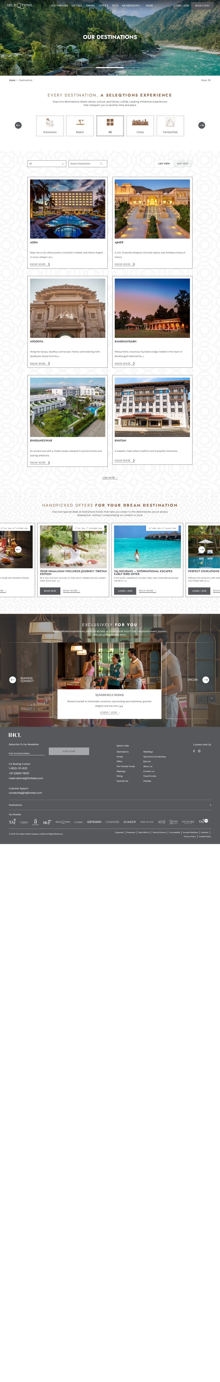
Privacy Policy (190, 836)
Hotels (120, 756)
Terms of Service (160, 832)
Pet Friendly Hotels (126, 766)
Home (12, 80)
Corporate (119, 832)
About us (147, 766)
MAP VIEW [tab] (182, 163)
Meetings (121, 771)
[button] (110, 805)
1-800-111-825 (18, 768)
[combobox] (43, 163)
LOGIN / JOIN (108, 712)
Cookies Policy (205, 836)
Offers (119, 761)
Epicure (147, 761)
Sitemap (147, 781)
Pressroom (131, 832)
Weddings (148, 751)
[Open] (63, 164)
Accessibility (175, 832)
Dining (120, 776)
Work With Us (144, 832)
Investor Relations (190, 832)
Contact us (148, 771)
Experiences (122, 781)
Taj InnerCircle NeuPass (154, 756)
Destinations (123, 751)
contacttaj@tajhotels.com (25, 792)
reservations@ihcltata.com (26, 778)
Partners (204, 832)
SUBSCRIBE (69, 751)
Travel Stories (149, 776)
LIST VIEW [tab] (164, 163)
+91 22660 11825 (19, 773)
